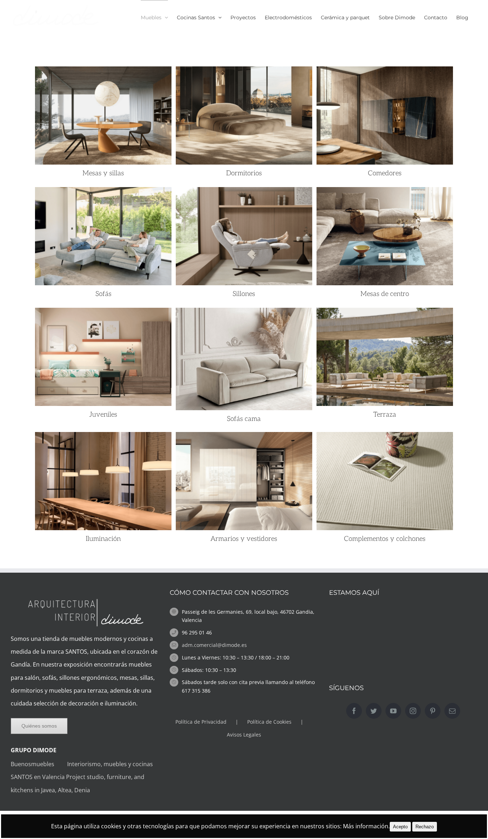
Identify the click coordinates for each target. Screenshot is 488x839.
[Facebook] (354, 711)
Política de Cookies (269, 721)
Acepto (400, 826)
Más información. (366, 826)
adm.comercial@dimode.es (214, 645)
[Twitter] (374, 711)
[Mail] (452, 711)
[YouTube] (393, 711)
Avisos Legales (244, 734)
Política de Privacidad (200, 721)
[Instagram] (413, 711)
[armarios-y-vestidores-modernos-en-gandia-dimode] (244, 438)
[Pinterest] (432, 711)
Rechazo (424, 826)
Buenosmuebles (38, 764)
